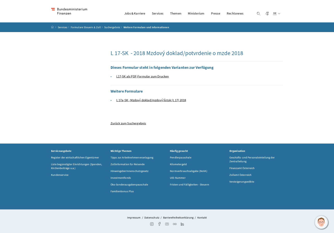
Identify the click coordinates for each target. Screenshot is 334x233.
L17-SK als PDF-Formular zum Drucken (142, 76)
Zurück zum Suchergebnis (128, 123)
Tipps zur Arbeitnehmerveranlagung (132, 157)
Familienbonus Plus (122, 191)
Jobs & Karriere (134, 13)
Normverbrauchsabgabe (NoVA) (188, 171)
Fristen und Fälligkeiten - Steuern (189, 184)
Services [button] (157, 13)
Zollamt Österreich (240, 175)
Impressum (134, 217)
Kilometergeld (178, 164)
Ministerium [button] (196, 13)
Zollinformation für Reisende (128, 164)
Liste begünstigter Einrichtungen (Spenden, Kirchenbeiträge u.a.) (76, 166)
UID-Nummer (178, 177)
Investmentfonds (121, 177)
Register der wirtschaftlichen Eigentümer (75, 157)
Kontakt (202, 217)
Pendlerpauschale (180, 157)
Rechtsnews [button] (235, 13)
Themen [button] (175, 13)
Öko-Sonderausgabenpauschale (129, 184)
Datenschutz (151, 217)
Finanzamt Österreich (242, 168)
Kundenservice (59, 175)
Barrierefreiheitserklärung (178, 217)
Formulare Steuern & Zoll (86, 27)
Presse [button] (215, 13)
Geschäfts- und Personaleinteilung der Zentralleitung (252, 159)
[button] (321, 222)
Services (62, 27)
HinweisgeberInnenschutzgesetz (130, 171)
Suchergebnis (112, 27)
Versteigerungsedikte (241, 181)
